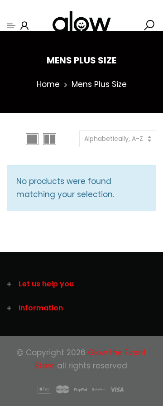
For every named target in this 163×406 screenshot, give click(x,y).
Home (48, 84)
